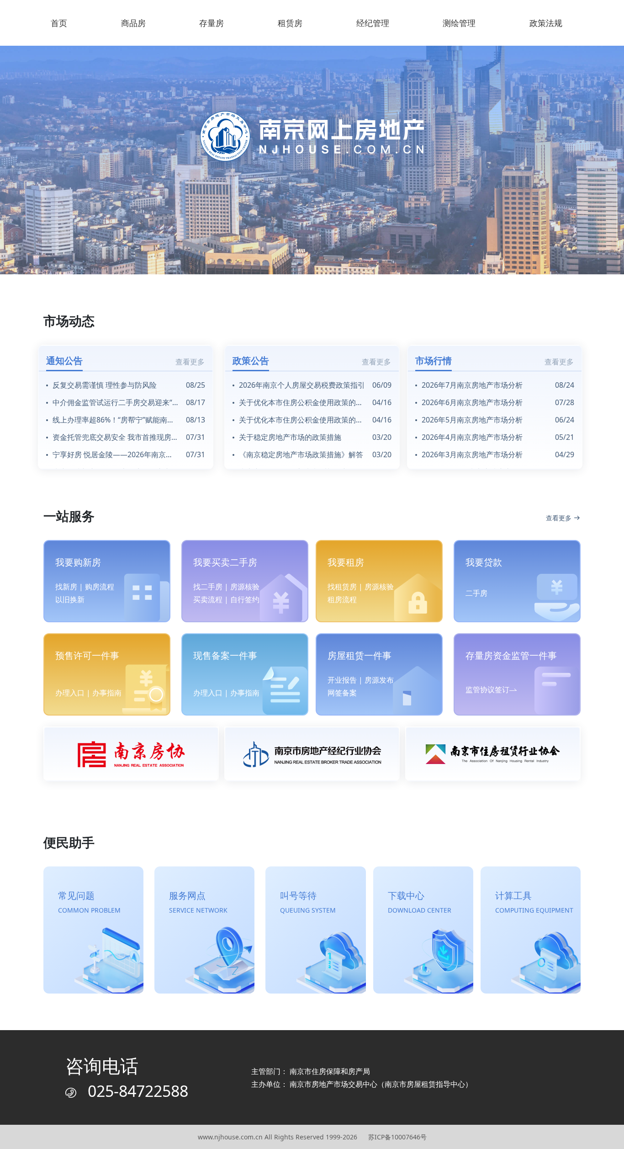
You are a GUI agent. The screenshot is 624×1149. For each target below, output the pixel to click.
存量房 (211, 22)
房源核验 (244, 587)
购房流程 (99, 587)
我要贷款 (483, 562)
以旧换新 (70, 599)
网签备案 (342, 693)
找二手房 (207, 587)
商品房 (133, 22)
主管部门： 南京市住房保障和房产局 (310, 1071)
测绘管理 (459, 22)
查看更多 (190, 361)
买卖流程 (207, 599)
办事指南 (107, 693)
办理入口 (70, 693)
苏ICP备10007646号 (397, 1137)
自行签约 (244, 599)
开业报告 (342, 680)
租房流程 (342, 599)
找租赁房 (342, 587)
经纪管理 (372, 22)
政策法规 (545, 22)
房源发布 (379, 680)
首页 (59, 22)
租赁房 (290, 22)
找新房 (66, 587)
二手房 (476, 593)
